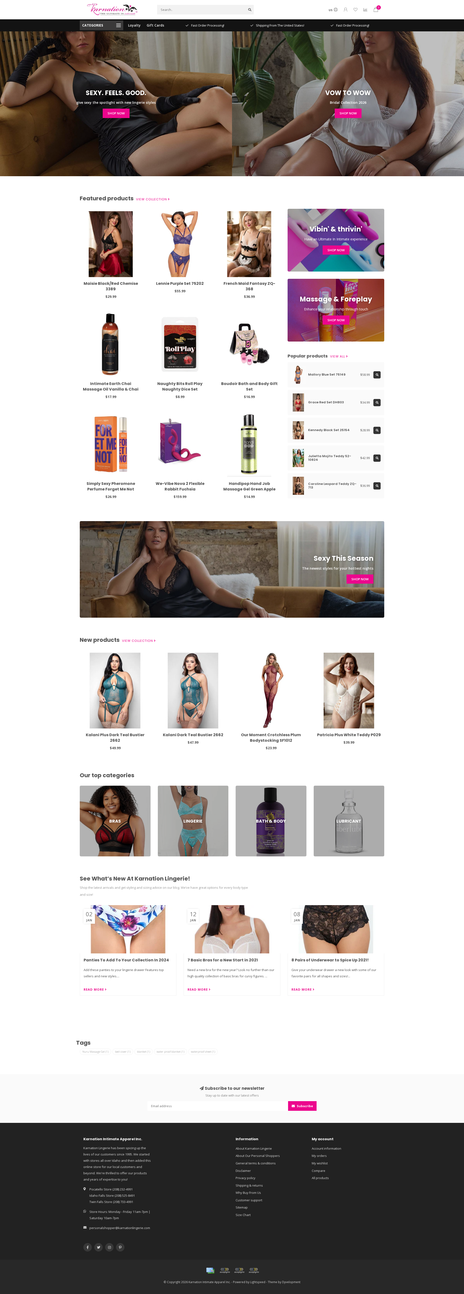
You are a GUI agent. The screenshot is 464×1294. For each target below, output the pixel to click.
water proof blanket (170, 1051)
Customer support (249, 1200)
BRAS (83, 788)
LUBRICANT (322, 788)
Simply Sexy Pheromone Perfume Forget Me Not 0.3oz (111, 489)
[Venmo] (254, 1270)
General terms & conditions (256, 1163)
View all (338, 356)
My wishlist (320, 1163)
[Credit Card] (210, 1270)
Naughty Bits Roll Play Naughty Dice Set (180, 386)
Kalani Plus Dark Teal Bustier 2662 (115, 737)
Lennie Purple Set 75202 (180, 283)
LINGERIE (164, 788)
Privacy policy (245, 1178)
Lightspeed (257, 1282)
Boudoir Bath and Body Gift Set (249, 386)
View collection (152, 199)
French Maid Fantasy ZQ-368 (249, 286)
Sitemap (242, 1207)
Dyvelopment (291, 1282)
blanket (143, 1051)
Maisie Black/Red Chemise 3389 (111, 286)
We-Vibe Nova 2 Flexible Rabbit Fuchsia (180, 486)
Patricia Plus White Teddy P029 (349, 735)
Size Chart (243, 1215)
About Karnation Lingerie (254, 1148)
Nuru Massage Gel (95, 1051)
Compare (318, 1170)
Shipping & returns (249, 1185)
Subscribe (304, 1106)
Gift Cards (155, 25)
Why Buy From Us (248, 1192)
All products (320, 1178)
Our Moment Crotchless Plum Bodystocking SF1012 (271, 737)
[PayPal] (239, 1270)
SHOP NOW (116, 113)
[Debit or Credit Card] (225, 1270)
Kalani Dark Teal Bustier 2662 (193, 735)
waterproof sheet (203, 1051)
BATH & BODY (245, 788)
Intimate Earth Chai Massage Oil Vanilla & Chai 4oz (110, 389)
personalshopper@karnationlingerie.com (119, 1228)
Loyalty (134, 25)
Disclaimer (243, 1170)
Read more (94, 989)
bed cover (122, 1051)
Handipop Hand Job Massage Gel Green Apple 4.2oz (249, 489)
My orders (319, 1156)
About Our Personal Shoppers (258, 1156)
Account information (326, 1148)
